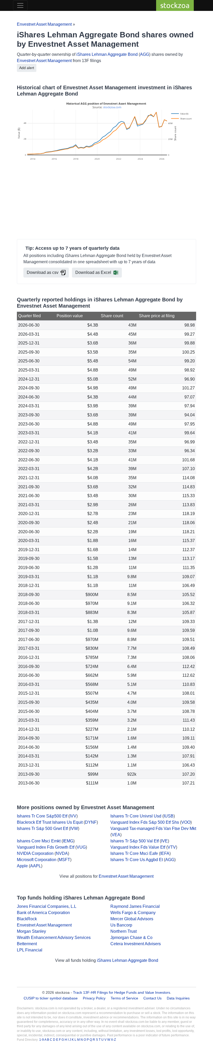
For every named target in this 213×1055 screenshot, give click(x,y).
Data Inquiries (178, 998)
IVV (73, 816)
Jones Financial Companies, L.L (46, 906)
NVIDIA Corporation (35, 853)
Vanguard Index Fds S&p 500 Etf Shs (144, 822)
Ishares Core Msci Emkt (39, 841)
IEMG (68, 841)
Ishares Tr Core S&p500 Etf (42, 816)
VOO (185, 822)
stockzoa (175, 5)
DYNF (91, 822)
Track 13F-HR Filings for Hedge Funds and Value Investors (121, 992)
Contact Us (152, 998)
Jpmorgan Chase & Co (131, 937)
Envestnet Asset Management (44, 24)
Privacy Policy (94, 998)
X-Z (113, 1039)
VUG (81, 847)
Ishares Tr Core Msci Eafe (134, 853)
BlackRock (27, 919)
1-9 (41, 1039)
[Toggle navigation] (20, 5)
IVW (74, 828)
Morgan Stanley (31, 931)
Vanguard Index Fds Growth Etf (45, 847)
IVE (164, 841)
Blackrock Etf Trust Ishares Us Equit (50, 822)
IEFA (164, 853)
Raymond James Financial (135, 906)
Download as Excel (93, 272)
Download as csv (42, 272)
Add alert (26, 68)
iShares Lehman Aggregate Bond (107, 54)
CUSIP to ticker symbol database (51, 998)
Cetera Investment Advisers (135, 944)
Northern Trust (123, 931)
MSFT (64, 859)
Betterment (27, 944)
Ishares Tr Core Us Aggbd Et (136, 859)
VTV (172, 847)
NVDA (62, 853)
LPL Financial (29, 950)
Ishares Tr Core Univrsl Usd (135, 816)
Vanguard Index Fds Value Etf (137, 847)
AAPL (35, 866)
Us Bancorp (121, 925)
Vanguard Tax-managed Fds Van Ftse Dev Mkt (153, 828)
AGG (144, 54)
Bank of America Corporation (43, 912)
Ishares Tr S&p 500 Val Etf (134, 841)
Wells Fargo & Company (133, 912)
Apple (22, 866)
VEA (116, 835)
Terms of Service (124, 998)
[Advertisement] (106, 200)
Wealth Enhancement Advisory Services (54, 937)
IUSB (169, 816)
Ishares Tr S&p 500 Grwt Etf (42, 828)
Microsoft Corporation (36, 859)
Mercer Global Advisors (131, 919)
